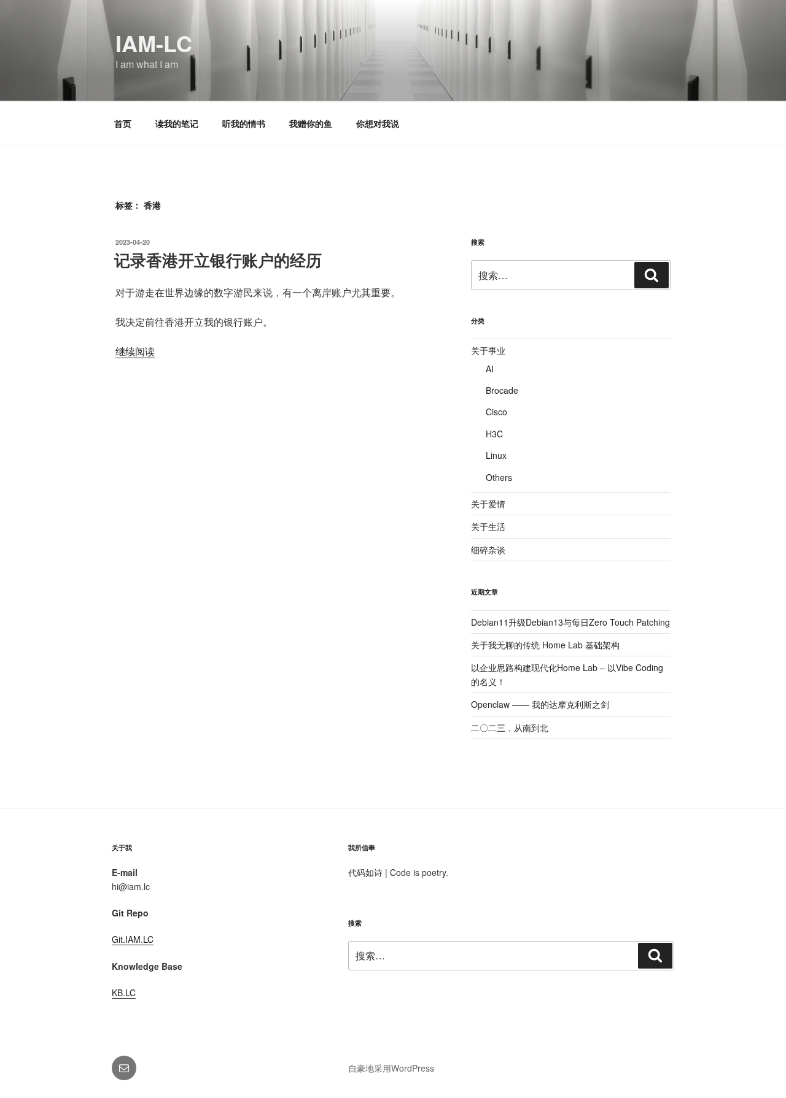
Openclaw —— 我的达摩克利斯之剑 (540, 704)
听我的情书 (243, 123)
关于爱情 (488, 503)
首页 (122, 123)
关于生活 (488, 526)
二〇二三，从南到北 (509, 727)
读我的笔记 (176, 123)
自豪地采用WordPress (391, 1068)
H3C (494, 434)
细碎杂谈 (488, 549)
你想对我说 (377, 123)
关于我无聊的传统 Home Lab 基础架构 (545, 645)
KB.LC (124, 992)
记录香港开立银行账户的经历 (218, 259)
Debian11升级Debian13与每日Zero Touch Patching (570, 622)
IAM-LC (153, 43)
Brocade (502, 390)
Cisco (496, 411)
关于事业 (488, 350)
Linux (496, 455)
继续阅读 (135, 351)
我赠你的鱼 (310, 123)
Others (499, 477)
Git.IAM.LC (133, 939)
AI (490, 369)
